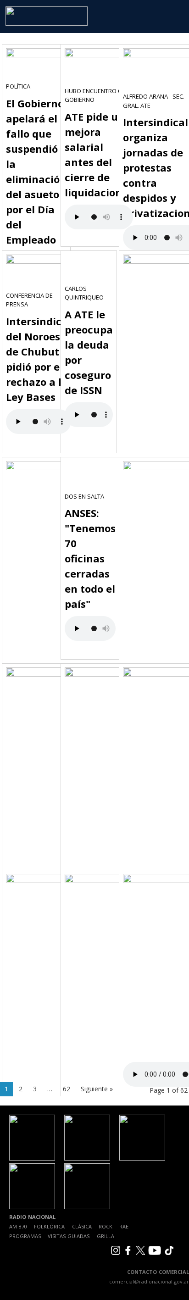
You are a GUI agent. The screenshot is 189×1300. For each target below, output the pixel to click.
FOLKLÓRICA (49, 1226)
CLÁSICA (82, 1226)
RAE (123, 1226)
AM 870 (18, 1226)
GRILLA (105, 1236)
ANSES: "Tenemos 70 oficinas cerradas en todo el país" (90, 558)
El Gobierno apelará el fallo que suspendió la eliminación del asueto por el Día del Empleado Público (36, 178)
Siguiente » (97, 1088)
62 (66, 1088)
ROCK (105, 1226)
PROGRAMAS (25, 1236)
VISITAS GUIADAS (68, 1236)
